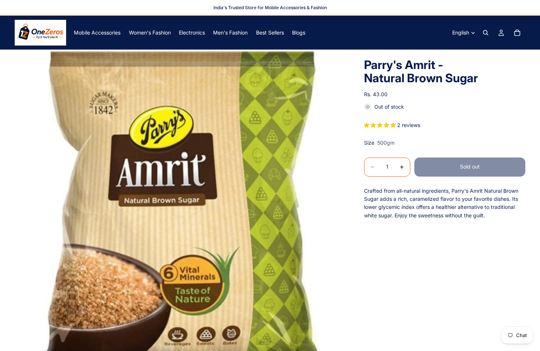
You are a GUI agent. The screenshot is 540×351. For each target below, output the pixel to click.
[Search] (486, 33)
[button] (380, 125)
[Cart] (517, 33)
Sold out (470, 166)
